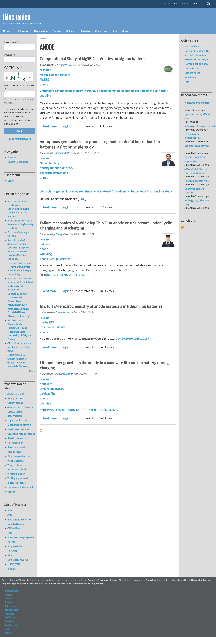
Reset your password (19, 139)
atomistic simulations (54, 173)
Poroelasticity (15, 442)
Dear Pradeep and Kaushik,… (194, 190)
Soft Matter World (17, 560)
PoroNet (12, 550)
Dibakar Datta (62, 152)
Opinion (57, 31)
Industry (85, 31)
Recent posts (170, 3)
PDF (82, 199)
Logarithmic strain (17, 420)
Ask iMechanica (192, 46)
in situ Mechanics (17, 482)
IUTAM (11, 541)
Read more (49, 126)
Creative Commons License (102, 580)
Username (10, 42)
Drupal (149, 580)
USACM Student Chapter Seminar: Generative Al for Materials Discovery (18, 360)
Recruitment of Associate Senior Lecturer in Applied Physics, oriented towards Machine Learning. (18, 249)
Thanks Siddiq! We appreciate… (194, 159)
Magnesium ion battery (55, 75)
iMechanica (16, 17)
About (185, 3)
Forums (11, 157)
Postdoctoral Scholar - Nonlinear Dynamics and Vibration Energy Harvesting (20, 268)
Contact (197, 3)
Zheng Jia (60, 234)
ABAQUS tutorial (16, 398)
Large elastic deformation (14, 413)
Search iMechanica (17, 161)
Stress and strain (16, 447)
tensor (11, 491)
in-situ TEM (47, 322)
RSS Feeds (190, 77)
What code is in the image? (19, 85)
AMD (10, 515)
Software (71, 31)
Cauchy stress (15, 403)
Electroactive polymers (20, 537)
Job (115, 31)
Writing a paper (16, 473)
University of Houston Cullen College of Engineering (75, 583)
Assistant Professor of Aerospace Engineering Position (20, 224)
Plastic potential (16, 438)
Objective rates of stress (21, 434)
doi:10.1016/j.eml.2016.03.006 (65, 275)
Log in (66, 126)
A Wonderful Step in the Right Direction (195, 171)
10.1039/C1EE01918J (135, 338)
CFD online (13, 528)
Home (43, 38)
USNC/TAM (13, 564)
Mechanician (41, 31)
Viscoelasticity (15, 460)
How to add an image (196, 59)
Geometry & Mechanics (20, 407)
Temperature (15, 451)
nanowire (46, 384)
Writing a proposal (17, 478)
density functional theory (56, 168)
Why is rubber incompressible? (16, 467)
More (32, 371)
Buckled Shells (15, 524)
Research (8, 31)
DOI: (118, 338)
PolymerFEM (14, 546)
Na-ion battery (49, 163)
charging (45, 403)
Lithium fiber (48, 393)
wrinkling (46, 254)
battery (45, 244)
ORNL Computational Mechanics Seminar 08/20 (19, 347)
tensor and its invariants (20, 487)
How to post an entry (196, 64)
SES (9, 555)
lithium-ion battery (52, 327)
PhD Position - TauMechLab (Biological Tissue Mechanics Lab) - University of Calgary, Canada (19, 330)
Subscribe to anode (41, 430)
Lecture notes (192, 73)
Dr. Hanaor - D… (64, 64)
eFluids (11, 569)
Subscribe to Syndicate (182, 227)
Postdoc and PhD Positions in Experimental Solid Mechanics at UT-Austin (18, 209)
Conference (101, 31)
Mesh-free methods (18, 429)
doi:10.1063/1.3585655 (103, 410)
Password (9, 54)
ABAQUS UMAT (15, 393)
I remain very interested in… (192, 135)
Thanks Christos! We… (197, 180)
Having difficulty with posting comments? (196, 53)
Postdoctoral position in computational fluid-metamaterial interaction (20, 284)
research (45, 70)
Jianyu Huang (62, 312)
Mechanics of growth (19, 425)
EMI (9, 533)
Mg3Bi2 (44, 79)
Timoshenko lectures (19, 456)
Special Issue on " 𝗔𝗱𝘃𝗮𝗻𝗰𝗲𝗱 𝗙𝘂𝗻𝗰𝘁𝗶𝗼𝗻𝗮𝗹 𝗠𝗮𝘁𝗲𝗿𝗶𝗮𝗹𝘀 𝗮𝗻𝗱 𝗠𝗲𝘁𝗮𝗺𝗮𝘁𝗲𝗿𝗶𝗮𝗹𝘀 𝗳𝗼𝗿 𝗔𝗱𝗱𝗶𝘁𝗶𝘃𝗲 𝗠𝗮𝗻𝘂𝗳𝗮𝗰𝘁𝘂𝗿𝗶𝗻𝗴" (19, 305)
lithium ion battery (52, 389)
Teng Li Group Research (55, 259)
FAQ (186, 82)
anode (44, 84)
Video (125, 31)
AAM (9, 510)
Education (23, 31)
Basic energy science (19, 519)
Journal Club (191, 68)
